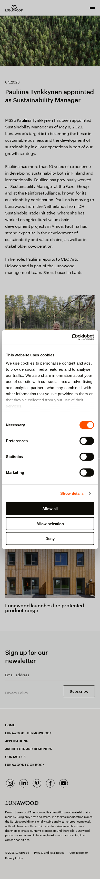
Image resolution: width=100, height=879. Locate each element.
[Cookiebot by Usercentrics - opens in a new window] (72, 337)
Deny (50, 538)
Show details (72, 493)
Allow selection (50, 523)
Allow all (50, 509)
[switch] (86, 441)
